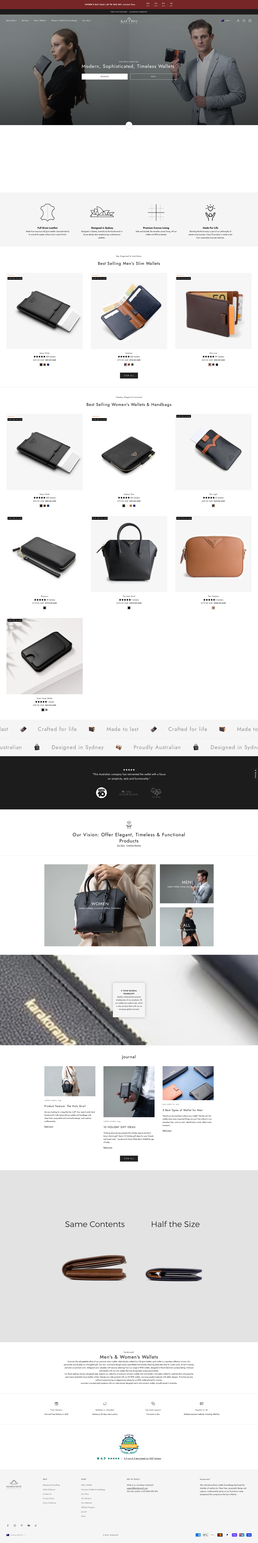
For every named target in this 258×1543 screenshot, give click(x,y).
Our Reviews (86, 1498)
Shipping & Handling (51, 1485)
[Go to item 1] (101, 792)
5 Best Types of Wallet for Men (183, 1110)
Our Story (86, 20)
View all (129, 1158)
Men (153, 76)
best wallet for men (171, 1104)
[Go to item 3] (156, 792)
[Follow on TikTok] (35, 1525)
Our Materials (86, 1502)
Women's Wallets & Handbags (64, 20)
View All (129, 375)
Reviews (25, 20)
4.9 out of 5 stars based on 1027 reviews (142, 1458)
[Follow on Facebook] (7, 1525)
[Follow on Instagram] (14, 1525)
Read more (48, 1126)
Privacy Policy (48, 1498)
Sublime (129, 353)
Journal (84, 1511)
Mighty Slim (129, 494)
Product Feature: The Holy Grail (65, 1106)
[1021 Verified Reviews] (129, 1454)
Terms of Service (49, 1502)
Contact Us (47, 1494)
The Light (213, 494)
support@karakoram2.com (137, 1488)
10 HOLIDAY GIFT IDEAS (119, 1127)
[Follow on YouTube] (28, 1525)
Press (83, 1516)
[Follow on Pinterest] (21, 1525)
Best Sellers (11, 20)
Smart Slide (44, 353)
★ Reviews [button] (255, 773)
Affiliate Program (88, 1507)
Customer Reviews (133, 845)
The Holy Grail (129, 596)
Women (105, 76)
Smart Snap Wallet (45, 698)
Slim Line (213, 353)
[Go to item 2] (128, 792)
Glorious (44, 596)
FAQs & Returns (49, 1489)
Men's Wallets (40, 20)
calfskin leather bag (52, 1100)
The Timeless (213, 596)
